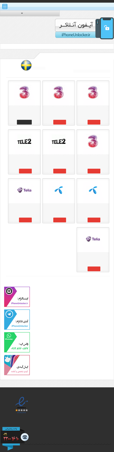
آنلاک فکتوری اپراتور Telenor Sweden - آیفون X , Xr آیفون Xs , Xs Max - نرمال (58, 208)
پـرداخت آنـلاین (60, 423)
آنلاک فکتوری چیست (93, 398)
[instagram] (17, 306)
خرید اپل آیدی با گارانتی (56, 409)
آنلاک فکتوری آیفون (58, 398)
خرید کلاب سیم (60, 420)
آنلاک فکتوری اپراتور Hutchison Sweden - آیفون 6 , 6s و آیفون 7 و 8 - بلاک (24, 110)
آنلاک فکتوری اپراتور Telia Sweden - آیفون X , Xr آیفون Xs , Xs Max (24, 208)
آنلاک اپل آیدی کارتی (58, 401)
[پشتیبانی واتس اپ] (17, 351)
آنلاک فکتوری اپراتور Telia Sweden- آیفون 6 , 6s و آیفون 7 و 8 (93, 257)
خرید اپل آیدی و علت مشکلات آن (93, 414)
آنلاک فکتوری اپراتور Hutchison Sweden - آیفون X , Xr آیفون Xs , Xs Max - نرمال (58, 110)
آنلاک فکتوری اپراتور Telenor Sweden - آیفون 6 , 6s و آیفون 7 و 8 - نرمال (92, 208)
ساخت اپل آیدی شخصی (56, 405)
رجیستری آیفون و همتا (57, 416)
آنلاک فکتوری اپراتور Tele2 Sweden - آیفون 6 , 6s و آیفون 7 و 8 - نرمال (58, 159)
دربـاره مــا (98, 437)
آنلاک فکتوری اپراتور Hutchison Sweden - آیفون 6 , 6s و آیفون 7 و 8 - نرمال (93, 159)
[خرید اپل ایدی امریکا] (17, 374)
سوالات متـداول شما (93, 430)
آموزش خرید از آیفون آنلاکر (90, 426)
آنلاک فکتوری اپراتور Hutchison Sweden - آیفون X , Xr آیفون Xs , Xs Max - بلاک (93, 110)
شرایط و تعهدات (95, 433)
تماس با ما (98, 441)
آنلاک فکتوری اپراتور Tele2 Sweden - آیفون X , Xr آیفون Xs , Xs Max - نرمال (24, 159)
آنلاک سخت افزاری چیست (90, 401)
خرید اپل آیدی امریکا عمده (55, 412)
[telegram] (17, 329)
